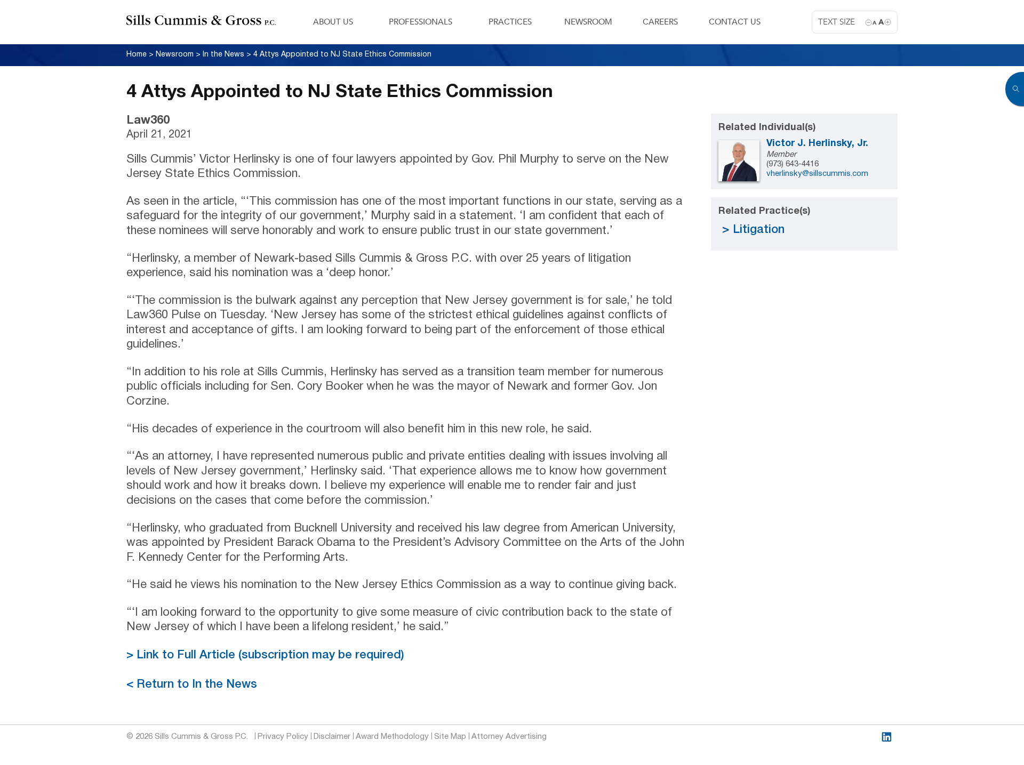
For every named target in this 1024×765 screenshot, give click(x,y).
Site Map (450, 736)
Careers (660, 22)
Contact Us (735, 22)
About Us (333, 22)
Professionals (420, 22)
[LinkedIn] (886, 737)
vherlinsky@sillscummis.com (817, 174)
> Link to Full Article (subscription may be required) (265, 655)
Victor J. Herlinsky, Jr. (817, 143)
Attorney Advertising (509, 736)
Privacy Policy (283, 736)
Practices (510, 22)
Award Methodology (392, 736)
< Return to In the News (191, 684)
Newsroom (588, 22)
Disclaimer (332, 736)
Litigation (759, 229)
